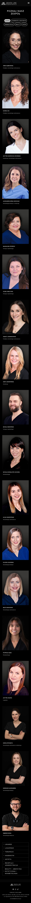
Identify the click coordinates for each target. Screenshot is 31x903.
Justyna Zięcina (7, 697)
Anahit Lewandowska (9, 336)
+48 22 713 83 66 (25, 894)
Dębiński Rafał (7, 833)
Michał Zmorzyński (8, 427)
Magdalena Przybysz (9, 246)
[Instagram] (15, 889)
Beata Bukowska (8, 607)
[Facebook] (13, 889)
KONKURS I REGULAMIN (15, 892)
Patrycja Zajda (7, 652)
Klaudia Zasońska (8, 562)
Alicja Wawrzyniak (8, 517)
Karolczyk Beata (8, 743)
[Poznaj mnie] (15, 46)
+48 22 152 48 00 (6, 894)
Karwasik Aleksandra (9, 788)
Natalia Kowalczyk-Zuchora (11, 472)
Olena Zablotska (8, 291)
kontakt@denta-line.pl (15, 898)
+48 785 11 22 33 (15, 894)
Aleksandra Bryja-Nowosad (11, 201)
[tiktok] (18, 889)
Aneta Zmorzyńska (8, 381)
